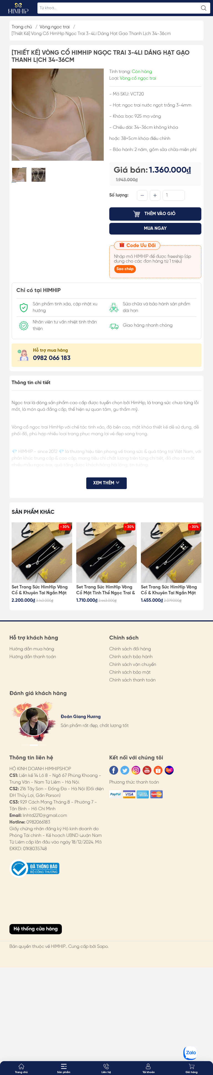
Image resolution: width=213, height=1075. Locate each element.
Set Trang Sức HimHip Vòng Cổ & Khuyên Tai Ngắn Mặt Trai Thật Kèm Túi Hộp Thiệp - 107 (40, 590)
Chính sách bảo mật (130, 672)
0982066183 (38, 822)
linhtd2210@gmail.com (45, 815)
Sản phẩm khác (33, 512)
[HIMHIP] (18, 8)
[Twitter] (124, 770)
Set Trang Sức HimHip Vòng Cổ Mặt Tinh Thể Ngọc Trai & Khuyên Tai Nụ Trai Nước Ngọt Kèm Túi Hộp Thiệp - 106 (105, 590)
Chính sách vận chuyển (132, 664)
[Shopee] (158, 770)
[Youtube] (147, 770)
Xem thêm (104, 483)
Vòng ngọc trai (55, 27)
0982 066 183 (51, 358)
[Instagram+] (135, 770)
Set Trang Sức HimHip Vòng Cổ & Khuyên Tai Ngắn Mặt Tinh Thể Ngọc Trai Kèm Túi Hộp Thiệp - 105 (169, 590)
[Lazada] (169, 770)
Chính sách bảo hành (131, 656)
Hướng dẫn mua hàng (31, 649)
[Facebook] (113, 770)
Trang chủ (22, 27)
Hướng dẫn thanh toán (32, 656)
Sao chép (125, 269)
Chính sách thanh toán (132, 680)
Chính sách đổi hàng (130, 649)
